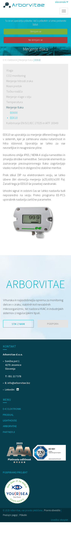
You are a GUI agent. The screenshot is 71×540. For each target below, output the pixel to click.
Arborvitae (10, 426)
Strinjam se (35, 31)
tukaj (35, 24)
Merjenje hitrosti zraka (19, 81)
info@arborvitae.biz (19, 383)
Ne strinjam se (35, 40)
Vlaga (9, 70)
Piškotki (23, 515)
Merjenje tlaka (26, 60)
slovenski (60, 2)
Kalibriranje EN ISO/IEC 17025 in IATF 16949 (32, 123)
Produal (8, 414)
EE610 (14, 118)
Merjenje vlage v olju (18, 97)
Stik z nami (18, 324)
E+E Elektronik (10, 60)
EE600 (14, 112)
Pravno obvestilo (52, 510)
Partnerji (9, 432)
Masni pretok (14, 86)
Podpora (53, 323)
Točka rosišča (14, 91)
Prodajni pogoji (10, 515)
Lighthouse (10, 420)
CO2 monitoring (16, 76)
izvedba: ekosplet (59, 519)
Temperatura (14, 102)
